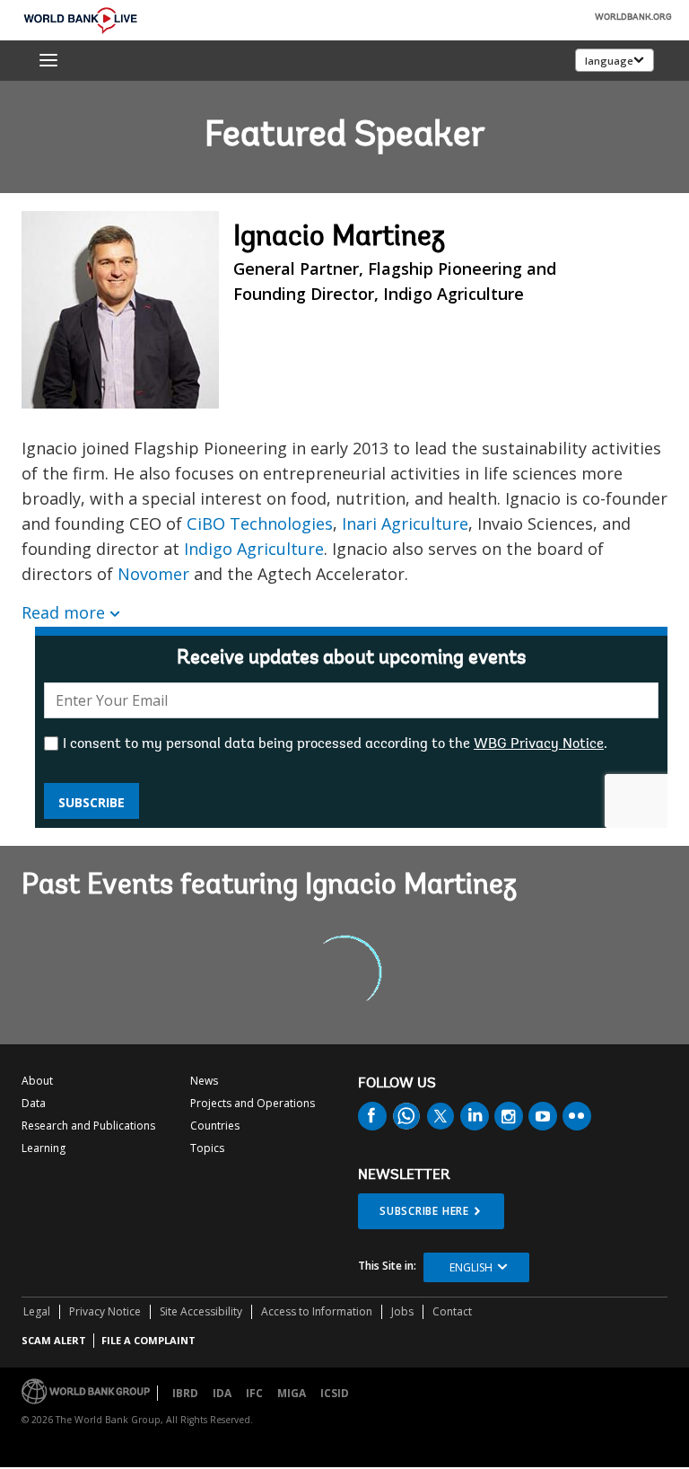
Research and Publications (88, 1125)
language (609, 60)
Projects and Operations (252, 1103)
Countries (215, 1125)
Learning (43, 1148)
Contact (452, 1311)
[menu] (48, 60)
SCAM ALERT (54, 1340)
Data (34, 1103)
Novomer (153, 574)
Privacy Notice (105, 1311)
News (204, 1080)
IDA (222, 1393)
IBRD (185, 1393)
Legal (36, 1311)
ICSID (334, 1393)
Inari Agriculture (405, 523)
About (37, 1080)
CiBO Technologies (260, 523)
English (471, 1267)
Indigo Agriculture (254, 548)
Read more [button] (63, 612)
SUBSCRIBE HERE (424, 1210)
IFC (254, 1393)
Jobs (402, 1311)
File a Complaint (148, 1340)
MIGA (291, 1393)
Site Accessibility (201, 1311)
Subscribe (91, 802)
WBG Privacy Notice (539, 744)
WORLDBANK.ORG (633, 17)
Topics (207, 1148)
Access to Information (316, 1311)
